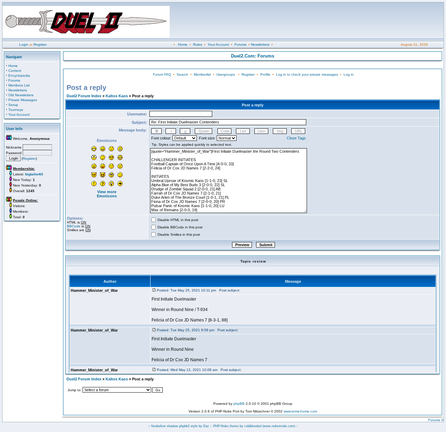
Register (40, 44)
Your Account (218, 44)
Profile (265, 74)
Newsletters (260, 44)
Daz (206, 426)
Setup (13, 105)
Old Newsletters (20, 95)
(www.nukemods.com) (278, 426)
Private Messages (22, 100)
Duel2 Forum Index (84, 96)
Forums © (436, 420)
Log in (349, 74)
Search (182, 74)
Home (182, 44)
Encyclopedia (19, 75)
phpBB (239, 404)
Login (23, 44)
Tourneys (15, 110)
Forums (240, 44)
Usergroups (225, 74)
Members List (19, 85)
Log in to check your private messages (307, 74)
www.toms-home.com (300, 411)
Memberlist (202, 74)
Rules (197, 44)
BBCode (73, 226)
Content (14, 71)
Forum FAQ (162, 74)
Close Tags (296, 138)
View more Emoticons (107, 194)
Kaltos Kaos (117, 96)
